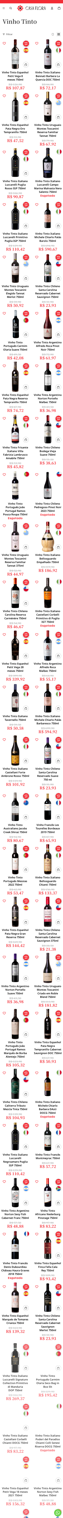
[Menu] (3, 8)
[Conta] (52, 8)
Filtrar (9, 34)
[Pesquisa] (10, 8)
